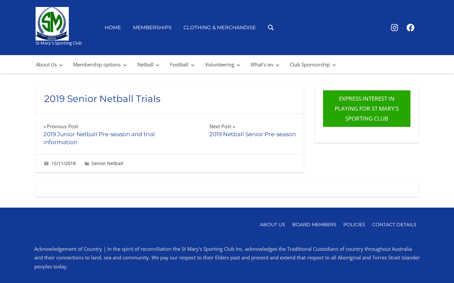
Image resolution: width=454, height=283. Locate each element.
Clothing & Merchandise (219, 27)
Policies (354, 225)
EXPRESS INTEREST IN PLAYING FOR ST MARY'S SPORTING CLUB (367, 108)
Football (179, 64)
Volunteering (219, 64)
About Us (46, 64)
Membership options (97, 64)
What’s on (262, 64)
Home (113, 27)
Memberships (152, 27)
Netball (145, 64)
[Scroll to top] (438, 267)
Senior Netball (107, 163)
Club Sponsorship (310, 64)
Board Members (314, 225)
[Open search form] (271, 27)
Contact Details (394, 225)
